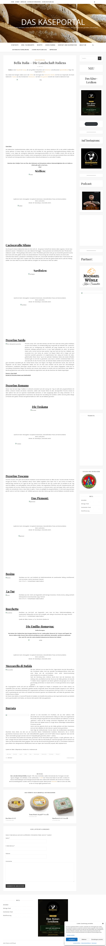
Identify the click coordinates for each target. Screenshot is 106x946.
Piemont (57, 754)
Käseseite (54, 781)
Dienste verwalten (71, 935)
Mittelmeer (48, 70)
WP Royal (13, 943)
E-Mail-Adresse (10, 846)
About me (83, 45)
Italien (25, 754)
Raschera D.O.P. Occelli (60, 818)
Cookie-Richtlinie (76, 943)
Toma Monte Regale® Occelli (39, 814)
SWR (41, 777)
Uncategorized (40, 60)
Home (12, 2)
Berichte (15, 754)
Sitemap (17, 2)
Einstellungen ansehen (97, 939)
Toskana (14, 76)
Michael (10, 757)
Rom (44, 72)
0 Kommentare (70, 758)
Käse (30, 754)
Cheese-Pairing (50, 45)
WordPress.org (85, 511)
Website (8, 853)
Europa (24, 70)
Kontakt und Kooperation (67, 45)
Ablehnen (84, 939)
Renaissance (31, 76)
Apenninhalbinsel (64, 70)
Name (8, 838)
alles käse (9, 754)
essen (20, 754)
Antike (31, 75)
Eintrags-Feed (85, 503)
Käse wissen (36, 754)
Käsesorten (44, 754)
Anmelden (83, 500)
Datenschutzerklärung (86, 943)
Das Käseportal (53, 22)
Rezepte (39, 45)
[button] (103, 923)
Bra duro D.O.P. (11, 818)
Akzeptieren (72, 939)
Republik (18, 70)
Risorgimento (44, 76)
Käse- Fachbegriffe (27, 45)
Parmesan (51, 754)
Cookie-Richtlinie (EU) (48, 2)
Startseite (14, 45)
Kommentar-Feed (86, 507)
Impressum (94, 943)
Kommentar (9, 861)
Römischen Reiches (49, 75)
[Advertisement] (91, 441)
